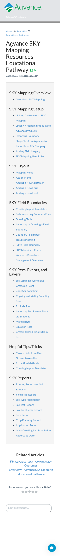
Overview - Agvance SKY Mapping (31, 469)
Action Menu (23, 177)
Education (22, 31)
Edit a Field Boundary (28, 244)
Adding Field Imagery (28, 151)
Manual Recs (23, 321)
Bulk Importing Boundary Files (33, 214)
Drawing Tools (24, 219)
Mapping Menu (25, 172)
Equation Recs (24, 326)
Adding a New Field (27, 192)
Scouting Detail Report (29, 409)
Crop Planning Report (28, 420)
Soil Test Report (25, 404)
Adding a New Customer (30, 182)
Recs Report (23, 415)
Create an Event (25, 285)
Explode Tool (23, 306)
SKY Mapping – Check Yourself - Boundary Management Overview (29, 255)
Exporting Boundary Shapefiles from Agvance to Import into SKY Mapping (31, 141)
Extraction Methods (27, 363)
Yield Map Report (26, 394)
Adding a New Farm (27, 187)
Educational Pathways (17, 35)
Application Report (27, 425)
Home (9, 31)
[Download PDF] (32, 70)
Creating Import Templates (31, 208)
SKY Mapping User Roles (30, 156)
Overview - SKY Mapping (30, 99)
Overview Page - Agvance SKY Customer (32, 463)
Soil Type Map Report (28, 399)
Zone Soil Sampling (27, 290)
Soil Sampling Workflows (30, 280)
